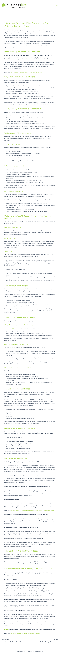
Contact (6, 629)
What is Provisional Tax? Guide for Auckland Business (25, 633)
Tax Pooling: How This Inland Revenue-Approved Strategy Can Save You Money (32, 510)
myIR (13, 328)
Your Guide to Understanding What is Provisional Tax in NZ (26, 72)
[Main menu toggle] (56, 5)
